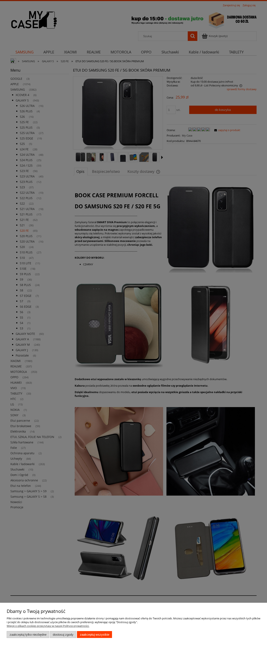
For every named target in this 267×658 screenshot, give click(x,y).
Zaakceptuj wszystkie (94, 634)
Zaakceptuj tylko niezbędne (28, 634)
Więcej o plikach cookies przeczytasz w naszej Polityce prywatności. (48, 626)
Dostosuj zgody (63, 634)
